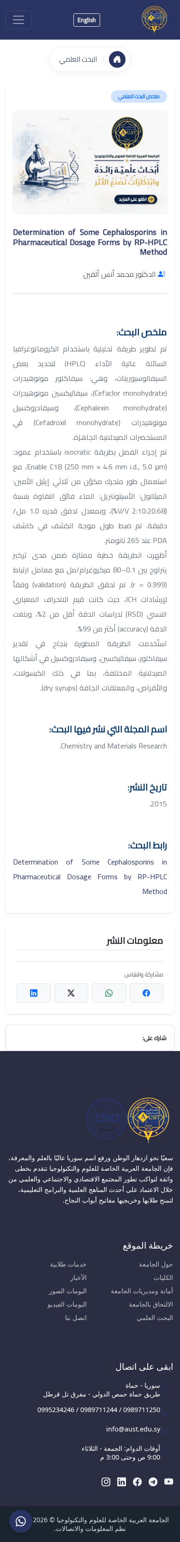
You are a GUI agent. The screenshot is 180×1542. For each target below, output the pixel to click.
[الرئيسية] (117, 59)
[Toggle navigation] (18, 20)
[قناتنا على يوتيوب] (168, 1481)
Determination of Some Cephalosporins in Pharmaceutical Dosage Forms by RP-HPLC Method (90, 876)
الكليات (163, 1277)
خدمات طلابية (68, 1264)
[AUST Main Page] (90, 1120)
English (87, 19)
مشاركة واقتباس (144, 974)
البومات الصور (68, 1290)
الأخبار (78, 1277)
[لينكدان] (121, 1481)
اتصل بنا (76, 1317)
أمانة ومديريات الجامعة (142, 1290)
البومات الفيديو (67, 1304)
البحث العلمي (78, 59)
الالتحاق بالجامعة (151, 1304)
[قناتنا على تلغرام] (153, 1481)
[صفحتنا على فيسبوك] (137, 1481)
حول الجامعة (156, 1264)
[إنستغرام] (106, 1481)
